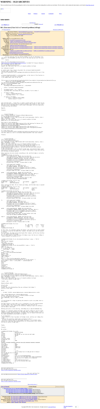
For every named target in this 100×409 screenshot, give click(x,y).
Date (5, 24)
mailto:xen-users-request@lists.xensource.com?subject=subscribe (48, 46)
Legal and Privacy (52, 406)
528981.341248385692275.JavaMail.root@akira (20, 41)
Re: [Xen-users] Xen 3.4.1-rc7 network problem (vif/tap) (19, 389)
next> (8, 24)
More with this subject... (32, 384)
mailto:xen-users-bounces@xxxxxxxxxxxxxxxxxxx (14, 62)
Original (61, 29)
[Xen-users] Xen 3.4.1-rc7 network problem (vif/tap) (16, 388)
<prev (2, 24)
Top (30, 22)
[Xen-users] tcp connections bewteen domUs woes (22, 400)
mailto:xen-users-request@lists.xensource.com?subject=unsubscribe (48, 48)
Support (43, 13)
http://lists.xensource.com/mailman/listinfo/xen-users (21, 46)
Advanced (41, 24)
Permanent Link (56, 29)
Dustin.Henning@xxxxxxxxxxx (25, 34)
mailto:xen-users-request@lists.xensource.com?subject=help (23, 42)
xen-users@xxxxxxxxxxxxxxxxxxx (42, 31)
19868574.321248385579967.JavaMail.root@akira (21, 50)
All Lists (33, 22)
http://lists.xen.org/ (90, 5)
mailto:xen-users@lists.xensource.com (18, 45)
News (60, 13)
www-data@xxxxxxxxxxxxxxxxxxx (17, 39)
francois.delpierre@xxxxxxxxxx (26, 31)
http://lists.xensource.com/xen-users (11, 370)
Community (51, 13)
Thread (59, 24)
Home (29, 13)
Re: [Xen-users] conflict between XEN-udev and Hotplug (24, 396)
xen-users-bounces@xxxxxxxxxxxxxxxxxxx (19, 53)
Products (35, 13)
